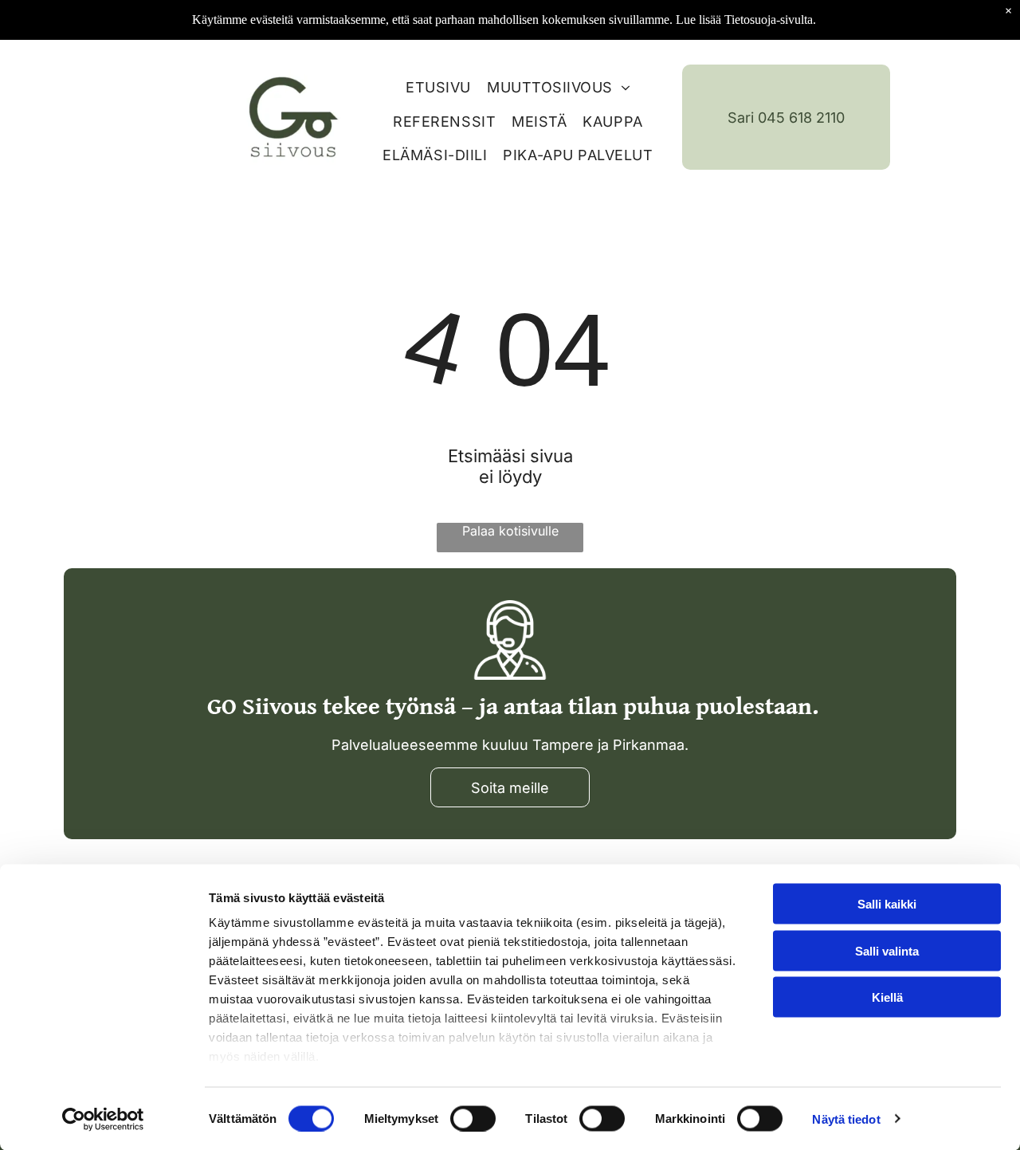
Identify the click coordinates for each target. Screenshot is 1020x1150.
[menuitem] (430, 83)
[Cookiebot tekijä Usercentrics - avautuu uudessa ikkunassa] (103, 1119)
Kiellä (887, 997)
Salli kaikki (886, 904)
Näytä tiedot (846, 1118)
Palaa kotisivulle (510, 531)
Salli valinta (887, 950)
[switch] (473, 1118)
